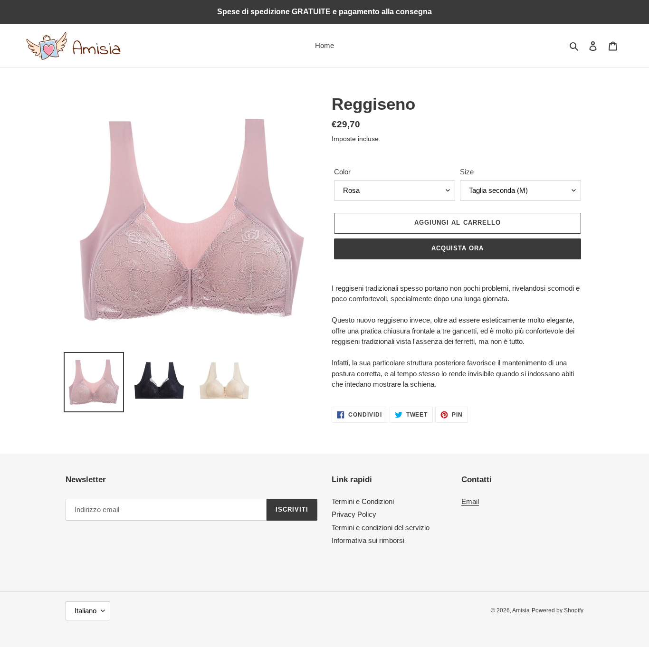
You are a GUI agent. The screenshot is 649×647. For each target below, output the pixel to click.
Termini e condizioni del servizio (380, 527)
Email (470, 501)
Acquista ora (457, 248)
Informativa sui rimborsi (368, 540)
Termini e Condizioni (363, 501)
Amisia (521, 610)
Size (467, 172)
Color (342, 172)
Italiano (85, 611)
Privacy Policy (354, 514)
